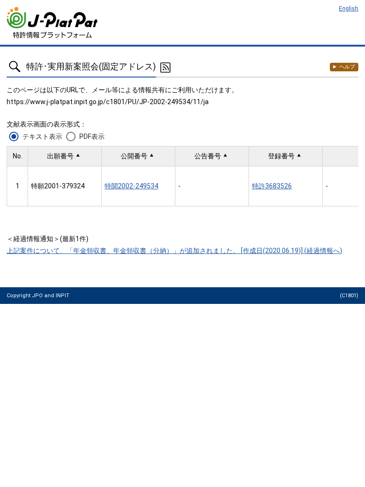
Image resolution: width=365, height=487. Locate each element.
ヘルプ (347, 67)
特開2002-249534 (131, 186)
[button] (64, 156)
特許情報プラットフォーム (53, 23)
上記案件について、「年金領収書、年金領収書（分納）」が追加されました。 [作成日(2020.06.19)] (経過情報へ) (174, 250)
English (348, 8)
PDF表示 (92, 136)
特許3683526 (272, 186)
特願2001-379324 (58, 186)
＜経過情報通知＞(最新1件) (47, 239)
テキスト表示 (42, 136)
